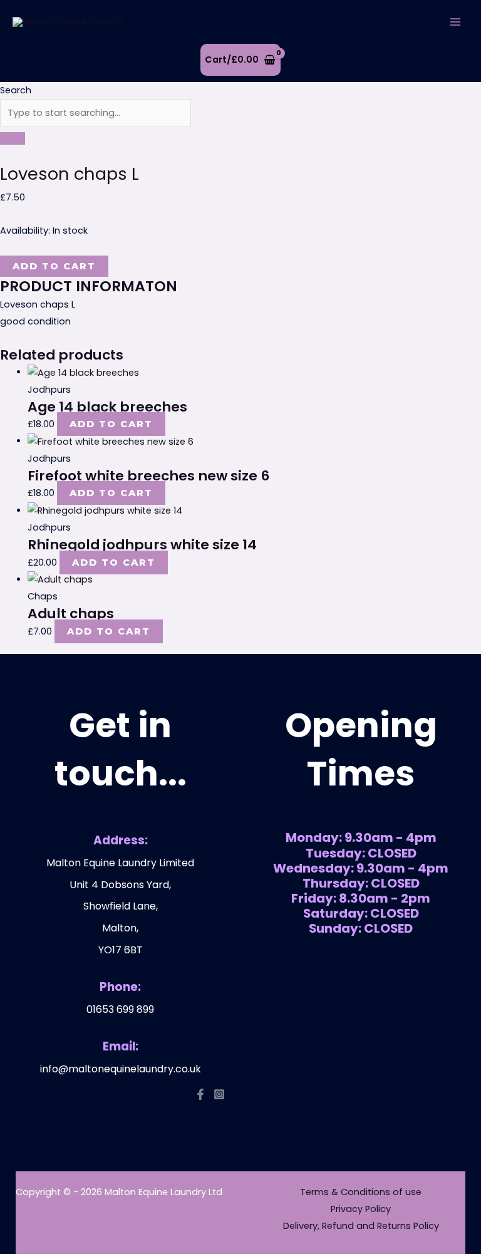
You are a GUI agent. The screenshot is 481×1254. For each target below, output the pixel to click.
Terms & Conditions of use (361, 1192)
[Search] (12, 138)
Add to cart (54, 266)
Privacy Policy (361, 1209)
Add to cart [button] (111, 424)
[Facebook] (200, 1094)
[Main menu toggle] (455, 22)
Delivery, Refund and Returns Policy (361, 1226)
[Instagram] (219, 1094)
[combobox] (95, 113)
